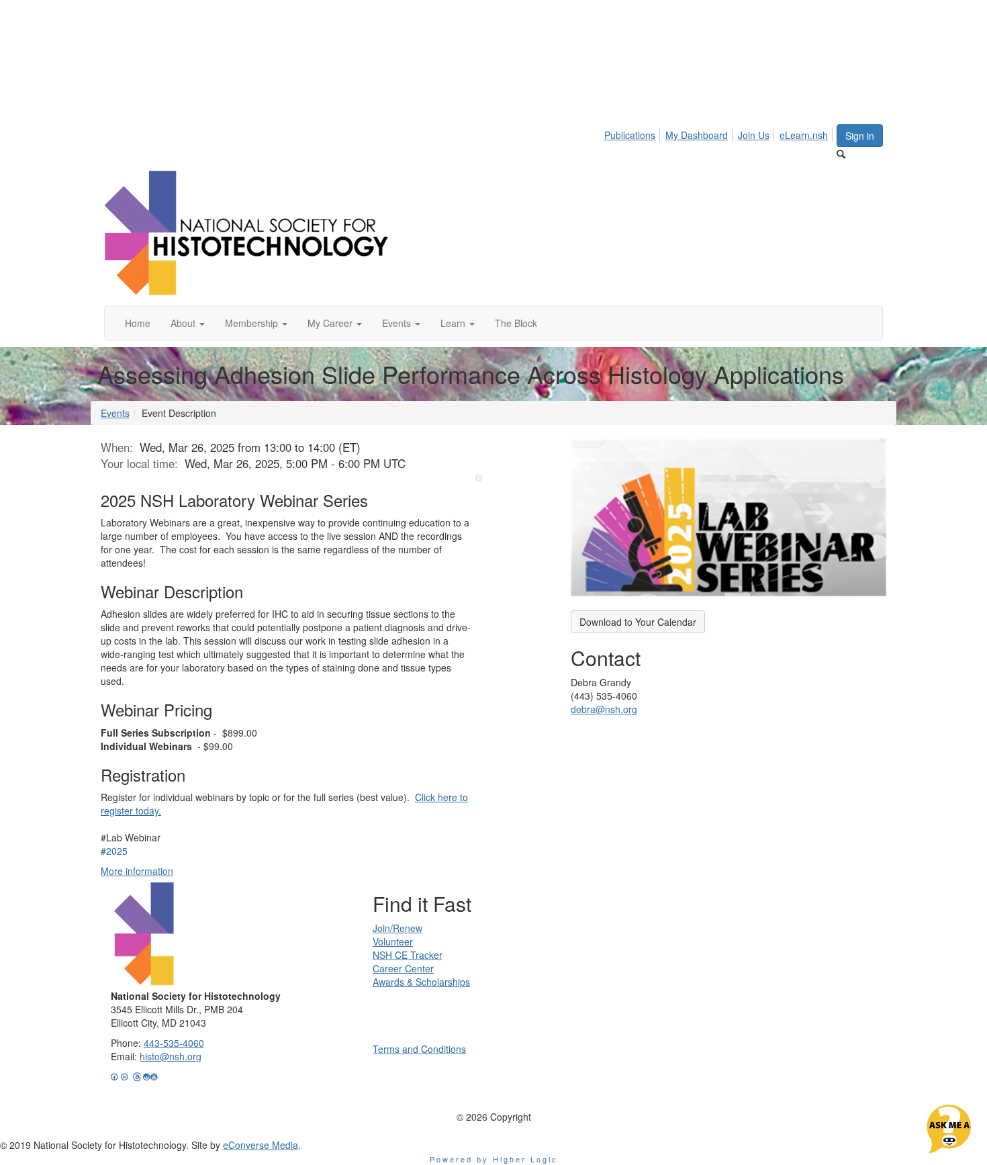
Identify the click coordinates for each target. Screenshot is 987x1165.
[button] (187, 323)
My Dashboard (696, 135)
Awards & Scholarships (421, 981)
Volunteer (393, 941)
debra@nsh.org (604, 709)
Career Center (403, 968)
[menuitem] (633, 133)
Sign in (859, 135)
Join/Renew (397, 928)
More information (137, 871)
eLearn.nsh (804, 135)
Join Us (753, 135)
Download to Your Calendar (637, 621)
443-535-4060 (174, 1043)
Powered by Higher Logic (494, 1159)
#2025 (114, 850)
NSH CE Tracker (407, 955)
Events (115, 413)
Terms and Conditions (419, 1049)
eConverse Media (260, 1145)
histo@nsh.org (170, 1056)
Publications (629, 135)
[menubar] (720, 133)
